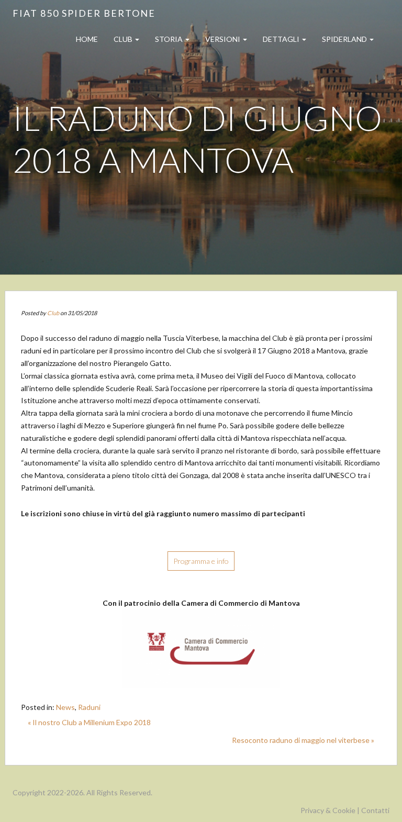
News (65, 707)
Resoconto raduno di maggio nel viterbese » (303, 740)
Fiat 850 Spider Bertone (84, 13)
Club (124, 39)
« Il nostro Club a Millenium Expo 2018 (89, 722)
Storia (169, 39)
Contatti (375, 810)
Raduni (89, 707)
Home (87, 39)
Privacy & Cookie (327, 810)
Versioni (223, 39)
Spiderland (345, 39)
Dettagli (282, 39)
